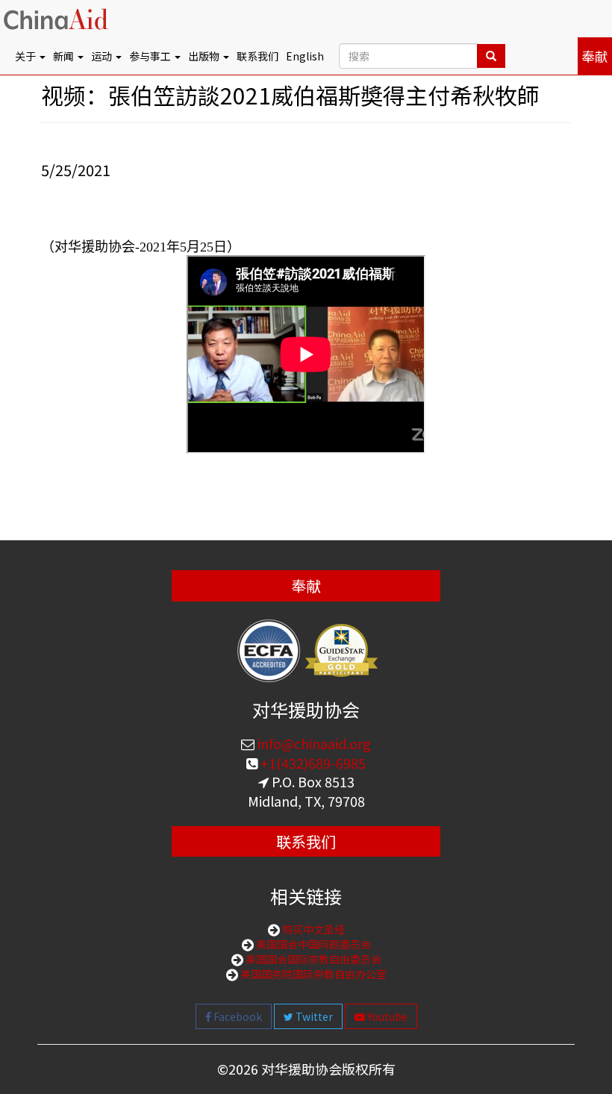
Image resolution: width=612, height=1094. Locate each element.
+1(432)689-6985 (311, 762)
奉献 (594, 56)
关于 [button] (26, 56)
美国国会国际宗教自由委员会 (312, 958)
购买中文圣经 (312, 929)
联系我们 (257, 56)
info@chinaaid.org (313, 743)
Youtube (386, 1016)
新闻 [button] (64, 56)
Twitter (313, 1016)
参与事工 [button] (151, 56)
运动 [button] (102, 56)
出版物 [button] (205, 56)
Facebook (236, 1016)
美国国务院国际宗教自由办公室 (312, 973)
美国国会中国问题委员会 (312, 944)
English (305, 56)
